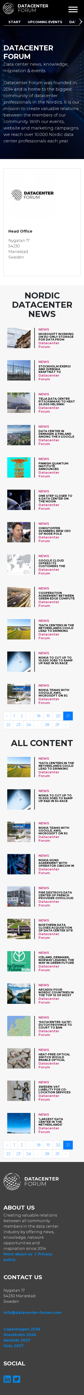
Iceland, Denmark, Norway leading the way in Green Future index (56, 960)
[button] (81, 22)
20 (58, 716)
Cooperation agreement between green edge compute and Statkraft (56, 596)
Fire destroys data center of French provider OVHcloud (56, 895)
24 (28, 724)
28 (47, 724)
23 (18, 724)
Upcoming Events (45, 22)
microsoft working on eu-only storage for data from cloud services (56, 337)
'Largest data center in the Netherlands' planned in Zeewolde (50, 1122)
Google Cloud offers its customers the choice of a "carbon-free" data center (56, 563)
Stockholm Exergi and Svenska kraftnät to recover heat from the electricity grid (56, 369)
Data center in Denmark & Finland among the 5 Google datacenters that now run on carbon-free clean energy (56, 434)
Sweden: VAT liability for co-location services (54, 1089)
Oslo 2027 (14, 1346)
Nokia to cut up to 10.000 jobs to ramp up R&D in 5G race (55, 660)
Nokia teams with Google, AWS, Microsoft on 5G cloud (53, 693)
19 (48, 716)
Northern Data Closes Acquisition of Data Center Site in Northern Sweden (56, 928)
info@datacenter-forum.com (33, 1312)
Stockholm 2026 (20, 1335)
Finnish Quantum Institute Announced (53, 466)
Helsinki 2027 (17, 1340)
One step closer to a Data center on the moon (55, 499)
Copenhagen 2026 (22, 1329)
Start (14, 22)
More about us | (20, 1254)
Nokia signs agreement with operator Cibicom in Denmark (56, 863)
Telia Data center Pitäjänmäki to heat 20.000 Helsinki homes (56, 401)
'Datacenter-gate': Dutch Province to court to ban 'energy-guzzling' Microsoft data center (55, 1025)
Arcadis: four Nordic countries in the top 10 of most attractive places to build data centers (56, 992)
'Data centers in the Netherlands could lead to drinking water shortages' (56, 628)
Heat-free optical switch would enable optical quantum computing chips (54, 1057)
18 (39, 716)
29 (57, 724)
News (43, 329)
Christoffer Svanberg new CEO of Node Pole (54, 531)
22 (8, 724)
